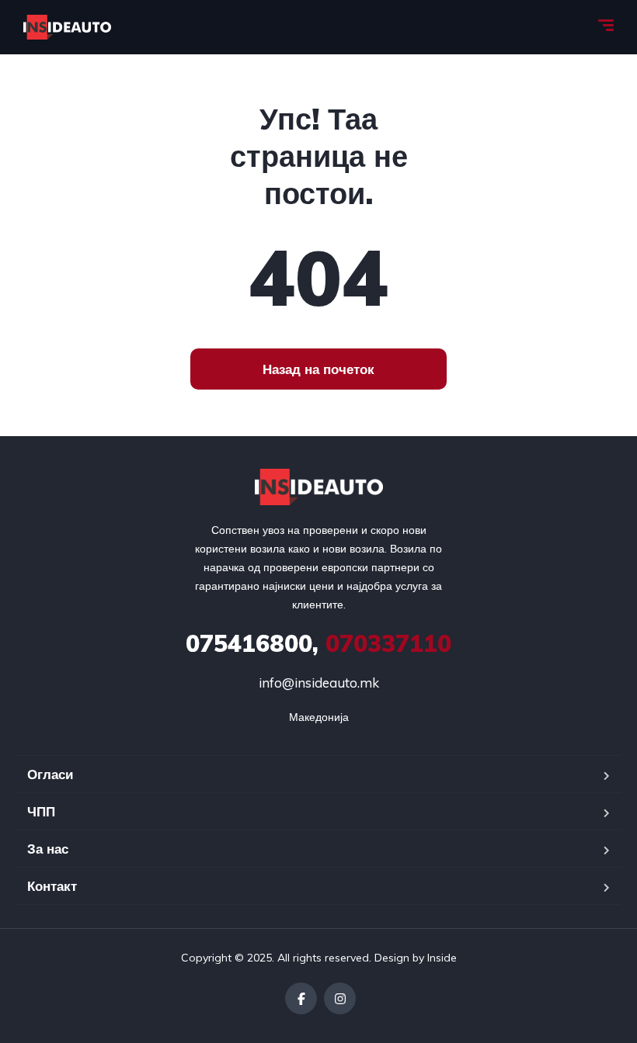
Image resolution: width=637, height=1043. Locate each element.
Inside (442, 958)
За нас (47, 848)
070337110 (318, 643)
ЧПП (41, 811)
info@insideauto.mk (319, 682)
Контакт (52, 886)
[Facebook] (301, 998)
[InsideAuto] (67, 27)
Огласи (50, 774)
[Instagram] (340, 998)
